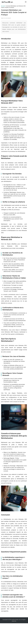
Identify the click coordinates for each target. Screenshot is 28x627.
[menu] (25, 2)
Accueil (3, 6)
